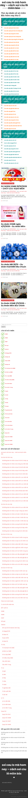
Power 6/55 (7, 360)
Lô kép (6, 398)
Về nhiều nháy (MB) (9, 379)
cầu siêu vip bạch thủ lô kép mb (12, 36)
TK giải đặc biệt (8, 410)
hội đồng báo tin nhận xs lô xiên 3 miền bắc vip (14, 517)
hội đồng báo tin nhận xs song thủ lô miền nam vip (14, 594)
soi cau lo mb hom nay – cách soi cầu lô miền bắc (14, 3)
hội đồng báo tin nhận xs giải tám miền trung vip (14, 547)
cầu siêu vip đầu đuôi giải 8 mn (12, 123)
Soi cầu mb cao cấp (6, 504)
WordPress (24, 796)
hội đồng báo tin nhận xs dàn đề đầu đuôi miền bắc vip (14, 491)
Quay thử (7, 433)
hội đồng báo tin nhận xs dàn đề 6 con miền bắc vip (14, 480)
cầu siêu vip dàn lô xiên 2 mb (11, 77)
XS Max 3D (7, 364)
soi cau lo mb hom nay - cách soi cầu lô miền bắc (14, 192)
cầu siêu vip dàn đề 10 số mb (11, 56)
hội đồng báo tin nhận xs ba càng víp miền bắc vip (14, 464)
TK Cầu (3, 644)
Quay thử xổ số (6, 714)
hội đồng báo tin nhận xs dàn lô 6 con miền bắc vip (14, 501)
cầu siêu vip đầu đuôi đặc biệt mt (13, 157)
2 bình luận (5, 200)
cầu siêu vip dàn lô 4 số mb (11, 59)
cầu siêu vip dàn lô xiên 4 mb (11, 82)
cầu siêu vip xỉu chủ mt (10, 140)
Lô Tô (2, 698)
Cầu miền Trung (9, 387)
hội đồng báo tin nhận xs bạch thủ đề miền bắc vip (14, 467)
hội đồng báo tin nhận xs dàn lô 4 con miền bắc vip (14, 497)
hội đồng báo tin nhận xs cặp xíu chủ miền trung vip (14, 541)
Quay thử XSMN (8, 444)
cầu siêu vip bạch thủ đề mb (11, 42)
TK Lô (2, 668)
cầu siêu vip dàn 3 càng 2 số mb (12, 88)
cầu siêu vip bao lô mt (10, 146)
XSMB (6, 334)
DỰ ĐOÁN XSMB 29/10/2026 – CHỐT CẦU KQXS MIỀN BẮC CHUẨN (14, 188)
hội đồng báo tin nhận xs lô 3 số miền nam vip (14, 584)
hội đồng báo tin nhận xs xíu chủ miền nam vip (14, 598)
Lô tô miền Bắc (8, 421)
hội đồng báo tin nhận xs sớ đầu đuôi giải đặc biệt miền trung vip (14, 557)
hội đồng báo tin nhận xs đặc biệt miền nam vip (14, 577)
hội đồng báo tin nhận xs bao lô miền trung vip (14, 537)
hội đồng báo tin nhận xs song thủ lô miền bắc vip (14, 531)
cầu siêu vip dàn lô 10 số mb (11, 91)
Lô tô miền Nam (8, 425)
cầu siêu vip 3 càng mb (10, 85)
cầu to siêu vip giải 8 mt (10, 143)
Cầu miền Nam (8, 383)
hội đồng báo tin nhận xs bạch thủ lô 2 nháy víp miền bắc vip (14, 460)
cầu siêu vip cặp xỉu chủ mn (11, 117)
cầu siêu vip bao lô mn (10, 114)
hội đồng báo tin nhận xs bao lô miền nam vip (14, 571)
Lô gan (6, 391)
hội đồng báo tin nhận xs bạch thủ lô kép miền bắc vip (14, 470)
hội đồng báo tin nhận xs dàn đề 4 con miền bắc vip (14, 477)
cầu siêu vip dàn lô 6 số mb (11, 71)
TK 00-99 (7, 417)
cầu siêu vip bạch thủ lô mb (11, 28)
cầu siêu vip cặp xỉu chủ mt (11, 163)
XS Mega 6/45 (8, 353)
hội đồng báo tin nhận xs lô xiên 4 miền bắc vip (14, 521)
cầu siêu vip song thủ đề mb (11, 45)
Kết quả (6, 345)
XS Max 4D (7, 356)
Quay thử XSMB (8, 436)
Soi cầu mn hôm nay (6, 568)
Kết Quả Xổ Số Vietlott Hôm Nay (11, 628)
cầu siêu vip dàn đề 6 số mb (11, 51)
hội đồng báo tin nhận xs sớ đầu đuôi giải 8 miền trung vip (14, 554)
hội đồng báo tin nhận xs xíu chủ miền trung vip (14, 564)
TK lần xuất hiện (8, 414)
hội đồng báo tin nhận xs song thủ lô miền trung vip (14, 561)
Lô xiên (6, 395)
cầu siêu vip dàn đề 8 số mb (11, 53)
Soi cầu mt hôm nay (6, 534)
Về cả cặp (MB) (8, 376)
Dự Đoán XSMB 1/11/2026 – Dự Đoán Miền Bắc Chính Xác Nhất (13, 305)
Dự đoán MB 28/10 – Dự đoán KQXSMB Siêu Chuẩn (13, 265)
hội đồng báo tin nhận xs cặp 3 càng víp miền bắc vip (14, 511)
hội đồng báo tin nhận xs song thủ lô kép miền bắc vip (14, 527)
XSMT (6, 341)
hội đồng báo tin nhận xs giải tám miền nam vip (14, 581)
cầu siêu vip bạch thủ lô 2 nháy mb (13, 31)
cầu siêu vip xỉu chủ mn (10, 105)
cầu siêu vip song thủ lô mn (11, 120)
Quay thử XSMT (8, 440)
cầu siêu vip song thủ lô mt (11, 148)
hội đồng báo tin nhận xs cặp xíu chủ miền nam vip (14, 574)
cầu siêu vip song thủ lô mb (11, 33)
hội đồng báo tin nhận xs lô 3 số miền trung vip (14, 551)
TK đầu (6, 402)
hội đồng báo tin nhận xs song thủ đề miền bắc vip (14, 524)
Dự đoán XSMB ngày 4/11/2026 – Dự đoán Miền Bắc (13, 226)
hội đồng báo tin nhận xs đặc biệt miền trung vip (14, 544)
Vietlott (7, 349)
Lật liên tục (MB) (9, 372)
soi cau (16, 794)
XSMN (6, 337)
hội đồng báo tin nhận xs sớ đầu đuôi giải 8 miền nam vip (14, 587)
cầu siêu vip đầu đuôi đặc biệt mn (13, 125)
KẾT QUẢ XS (4, 608)
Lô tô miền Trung (9, 429)
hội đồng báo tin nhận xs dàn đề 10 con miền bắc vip (14, 487)
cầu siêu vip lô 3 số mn (10, 128)
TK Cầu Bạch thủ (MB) (10, 368)
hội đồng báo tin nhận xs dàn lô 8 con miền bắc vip (14, 507)
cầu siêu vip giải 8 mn (9, 111)
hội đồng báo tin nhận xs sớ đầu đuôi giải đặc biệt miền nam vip (14, 591)
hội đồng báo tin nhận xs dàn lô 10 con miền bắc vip (14, 494)
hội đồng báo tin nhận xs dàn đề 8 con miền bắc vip (14, 484)
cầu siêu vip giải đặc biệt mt (11, 154)
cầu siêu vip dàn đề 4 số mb (11, 48)
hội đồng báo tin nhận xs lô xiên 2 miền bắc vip (14, 514)
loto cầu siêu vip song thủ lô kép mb (13, 39)
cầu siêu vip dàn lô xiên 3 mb (11, 79)
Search (3, 326)
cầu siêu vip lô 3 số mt (10, 160)
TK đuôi (7, 406)
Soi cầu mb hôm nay (6, 457)
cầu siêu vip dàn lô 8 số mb (11, 74)
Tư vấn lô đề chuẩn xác (8, 261)
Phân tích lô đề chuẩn (7, 183)
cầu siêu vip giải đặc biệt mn (11, 108)
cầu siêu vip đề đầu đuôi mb (11, 94)
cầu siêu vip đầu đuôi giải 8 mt (12, 151)
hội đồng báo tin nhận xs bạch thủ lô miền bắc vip (14, 474)
